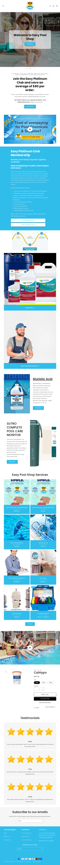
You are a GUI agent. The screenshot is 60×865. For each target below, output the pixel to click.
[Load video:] (30, 129)
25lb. (36, 682)
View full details (49, 707)
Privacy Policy (25, 836)
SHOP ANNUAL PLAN (28, 220)
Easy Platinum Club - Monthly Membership (43, 507)
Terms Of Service (26, 833)
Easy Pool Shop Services (29, 366)
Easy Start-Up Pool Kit (43, 613)
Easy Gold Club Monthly (16, 543)
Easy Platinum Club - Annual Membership (17, 507)
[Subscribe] (42, 821)
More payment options (45, 702)
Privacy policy (28, 861)
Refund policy (20, 861)
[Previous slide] (26, 68)
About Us (6, 836)
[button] (3, 6)
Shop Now (30, 44)
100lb (50, 682)
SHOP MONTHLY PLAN (28, 225)
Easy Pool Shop (11, 861)
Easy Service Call (43, 543)
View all (30, 624)
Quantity (36, 686)
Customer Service (27, 840)
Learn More (30, 106)
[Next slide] (33, 68)
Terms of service (36, 861)
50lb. (43, 682)
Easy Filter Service (16, 613)
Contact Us (7, 840)
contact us (45, 837)
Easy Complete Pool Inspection (17, 578)
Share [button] (37, 707)
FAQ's (5, 833)
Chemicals (29, 308)
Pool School (43, 578)
